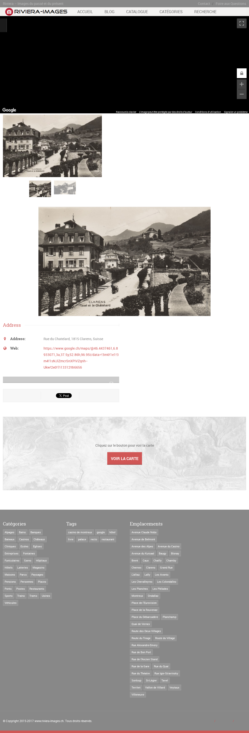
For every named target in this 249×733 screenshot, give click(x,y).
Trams (33, 595)
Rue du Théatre (141, 673)
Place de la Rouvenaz (145, 610)
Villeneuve (138, 694)
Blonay (175, 553)
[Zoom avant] (242, 84)
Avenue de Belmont (143, 539)
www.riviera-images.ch (49, 721)
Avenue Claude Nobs (144, 532)
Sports (9, 595)
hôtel (112, 532)
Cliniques (10, 546)
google (101, 532)
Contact (204, 3)
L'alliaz (136, 574)
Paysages (37, 574)
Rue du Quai (161, 666)
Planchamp (169, 617)
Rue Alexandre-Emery (145, 645)
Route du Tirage (141, 638)
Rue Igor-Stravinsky (166, 673)
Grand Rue (166, 567)
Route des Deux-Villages (146, 631)
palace (82, 539)
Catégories (171, 11)
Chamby (171, 560)
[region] (124, 64)
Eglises (37, 546)
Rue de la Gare (140, 666)
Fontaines (29, 553)
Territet (136, 687)
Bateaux (10, 539)
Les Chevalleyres (142, 581)
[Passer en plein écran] (242, 23)
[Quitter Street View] (3, 25)
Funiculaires (12, 560)
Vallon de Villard (155, 687)
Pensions (10, 581)
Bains (22, 532)
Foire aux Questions (231, 3)
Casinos (24, 539)
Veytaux (174, 687)
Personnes (26, 581)
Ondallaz (153, 595)
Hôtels (9, 567)
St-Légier (151, 680)
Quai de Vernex (141, 624)
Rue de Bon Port (141, 652)
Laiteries (22, 567)
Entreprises (11, 553)
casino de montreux (80, 532)
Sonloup (136, 680)
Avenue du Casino (168, 546)
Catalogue (137, 11)
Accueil (85, 11)
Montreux (137, 595)
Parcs (23, 574)
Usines (46, 595)
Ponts (8, 588)
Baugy (162, 553)
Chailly (157, 560)
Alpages (9, 532)
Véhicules (11, 603)
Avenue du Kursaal (143, 553)
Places (42, 581)
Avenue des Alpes (142, 546)
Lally (147, 574)
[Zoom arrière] (242, 94)
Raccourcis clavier (126, 112)
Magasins (38, 567)
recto (94, 539)
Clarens (150, 567)
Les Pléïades (160, 588)
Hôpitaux (41, 560)
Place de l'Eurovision (144, 603)
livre (70, 539)
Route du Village (165, 638)
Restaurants (36, 588)
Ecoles (24, 546)
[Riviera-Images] (35, 13)
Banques (35, 532)
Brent (135, 560)
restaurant (108, 539)
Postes (20, 588)
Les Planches (140, 588)
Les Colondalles (166, 581)
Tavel (164, 680)
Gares (27, 560)
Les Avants (162, 574)
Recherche (205, 11)
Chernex (137, 567)
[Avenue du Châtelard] (41, 191)
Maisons (10, 574)
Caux (146, 560)
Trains (21, 595)
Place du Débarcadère (145, 617)
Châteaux (39, 539)
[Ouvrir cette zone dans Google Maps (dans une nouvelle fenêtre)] (9, 110)
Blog (110, 11)
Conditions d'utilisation (208, 112)
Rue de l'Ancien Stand (145, 659)
